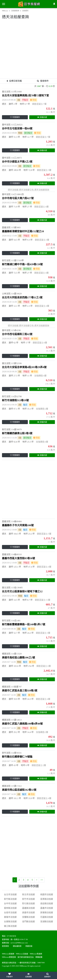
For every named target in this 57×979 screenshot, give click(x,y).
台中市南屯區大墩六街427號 (18, 198)
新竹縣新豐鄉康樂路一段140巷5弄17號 (23, 624)
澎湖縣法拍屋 (46, 921)
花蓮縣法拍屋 (46, 917)
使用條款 (5, 946)
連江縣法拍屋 (10, 926)
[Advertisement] (28, 49)
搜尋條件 (44, 81)
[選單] (3, 4)
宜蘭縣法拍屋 (28, 917)
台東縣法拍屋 (10, 921)
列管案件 (16, 117)
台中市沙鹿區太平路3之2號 (17, 161)
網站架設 (12, 963)
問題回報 (28, 946)
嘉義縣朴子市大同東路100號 (18, 525)
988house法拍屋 (22, 954)
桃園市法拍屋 (46, 894)
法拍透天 (25, 11)
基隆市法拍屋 (10, 917)
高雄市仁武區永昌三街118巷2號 (19, 690)
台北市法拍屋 (10, 894)
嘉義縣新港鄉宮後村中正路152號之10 (23, 231)
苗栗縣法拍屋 (46, 899)
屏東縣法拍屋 (46, 912)
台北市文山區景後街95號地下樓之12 (22, 591)
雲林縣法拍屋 (10, 908)
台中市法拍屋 (10, 903)
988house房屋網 (8, 954)
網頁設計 (5, 963)
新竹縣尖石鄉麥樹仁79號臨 (17, 756)
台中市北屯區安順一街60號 (17, 128)
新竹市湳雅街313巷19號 (15, 400)
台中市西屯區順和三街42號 (17, 334)
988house (5, 11)
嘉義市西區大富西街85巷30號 (18, 558)
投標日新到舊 (15, 81)
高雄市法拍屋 (28, 912)
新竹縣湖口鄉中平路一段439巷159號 (22, 264)
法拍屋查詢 (15, 11)
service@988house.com (19, 943)
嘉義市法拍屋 (46, 908)
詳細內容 (43, 117)
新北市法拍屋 (28, 894)
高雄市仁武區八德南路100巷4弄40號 (22, 723)
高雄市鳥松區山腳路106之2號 (18, 657)
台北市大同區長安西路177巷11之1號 (22, 297)
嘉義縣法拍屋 (28, 908)
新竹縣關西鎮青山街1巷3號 (17, 433)
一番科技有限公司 (25, 963)
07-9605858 (11, 936)
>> (42, 880)
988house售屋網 (36, 954)
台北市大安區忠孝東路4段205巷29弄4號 (24, 367)
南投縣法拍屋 (46, 903)
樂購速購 (38, 957)
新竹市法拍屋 (28, 899)
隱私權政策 (17, 946)
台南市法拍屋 (10, 912)
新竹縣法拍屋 (10, 899)
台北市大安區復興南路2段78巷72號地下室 (25, 95)
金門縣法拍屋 (28, 921)
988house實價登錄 (9, 957)
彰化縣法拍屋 (28, 903)
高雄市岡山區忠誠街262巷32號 (19, 789)
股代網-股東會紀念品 (26, 957)
